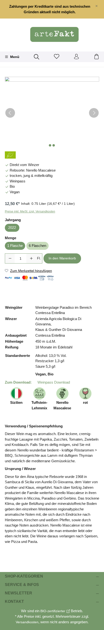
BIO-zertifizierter (52, 611)
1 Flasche (15, 246)
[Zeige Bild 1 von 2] (50, 145)
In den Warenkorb (62, 258)
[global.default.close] (96, 5)
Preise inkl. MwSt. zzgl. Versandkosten (30, 211)
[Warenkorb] (96, 57)
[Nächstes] (94, 113)
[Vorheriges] (10, 113)
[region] (52, 9)
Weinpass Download (53, 382)
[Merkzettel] (56, 57)
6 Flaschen (37, 246)
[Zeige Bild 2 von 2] (53, 145)
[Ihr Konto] (76, 57)
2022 (12, 227)
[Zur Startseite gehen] (52, 34)
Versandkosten (27, 622)
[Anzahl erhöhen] (31, 258)
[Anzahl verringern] (10, 258)
